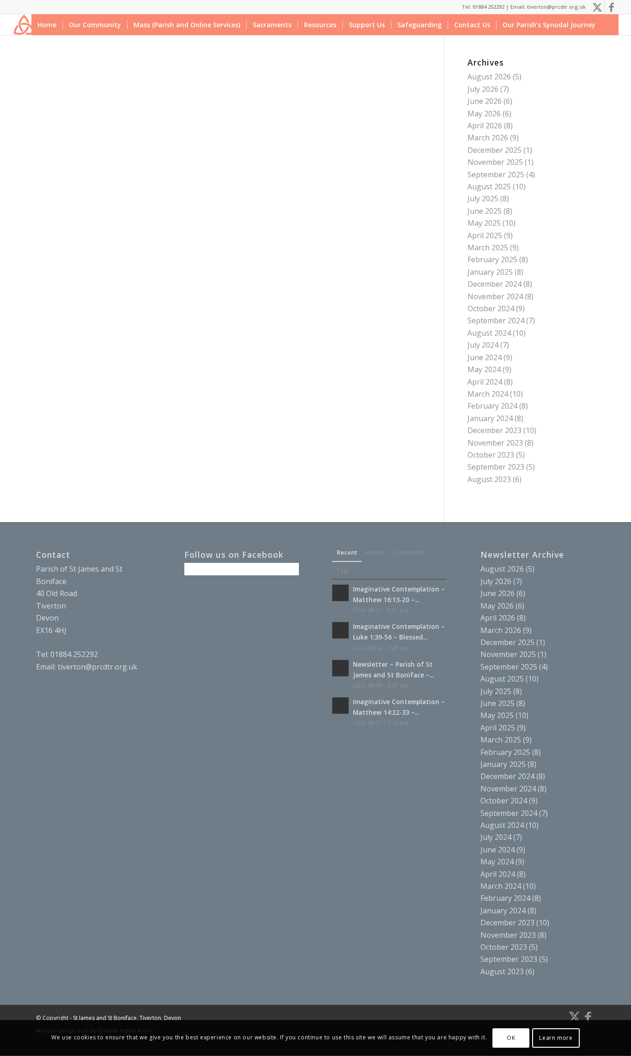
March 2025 (487, 247)
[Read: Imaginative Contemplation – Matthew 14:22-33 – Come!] (340, 705)
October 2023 (490, 455)
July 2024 (482, 345)
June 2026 (484, 101)
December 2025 (494, 150)
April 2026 (484, 126)
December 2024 (494, 284)
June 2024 (484, 357)
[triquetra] (23, 24)
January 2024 (490, 418)
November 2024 (495, 296)
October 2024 (490, 308)
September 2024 (495, 320)
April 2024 (484, 382)
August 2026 (489, 77)
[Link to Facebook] (612, 7)
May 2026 (484, 114)
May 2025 (484, 223)
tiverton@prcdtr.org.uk (97, 667)
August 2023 (489, 479)
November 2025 (495, 162)
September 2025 (495, 174)
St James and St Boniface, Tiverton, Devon (127, 1018)
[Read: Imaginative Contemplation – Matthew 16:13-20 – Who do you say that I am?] (340, 593)
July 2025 (482, 198)
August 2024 (489, 333)
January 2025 (490, 272)
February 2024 (492, 406)
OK (511, 1038)
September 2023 (495, 467)
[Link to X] (597, 7)
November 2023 (495, 443)
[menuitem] (46, 24)
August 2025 (489, 186)
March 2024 (487, 394)
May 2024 (484, 369)
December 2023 (494, 430)
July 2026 (482, 89)
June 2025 (484, 211)
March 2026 (487, 138)
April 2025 (484, 235)
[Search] (610, 24)
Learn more (555, 1038)
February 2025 (492, 259)
